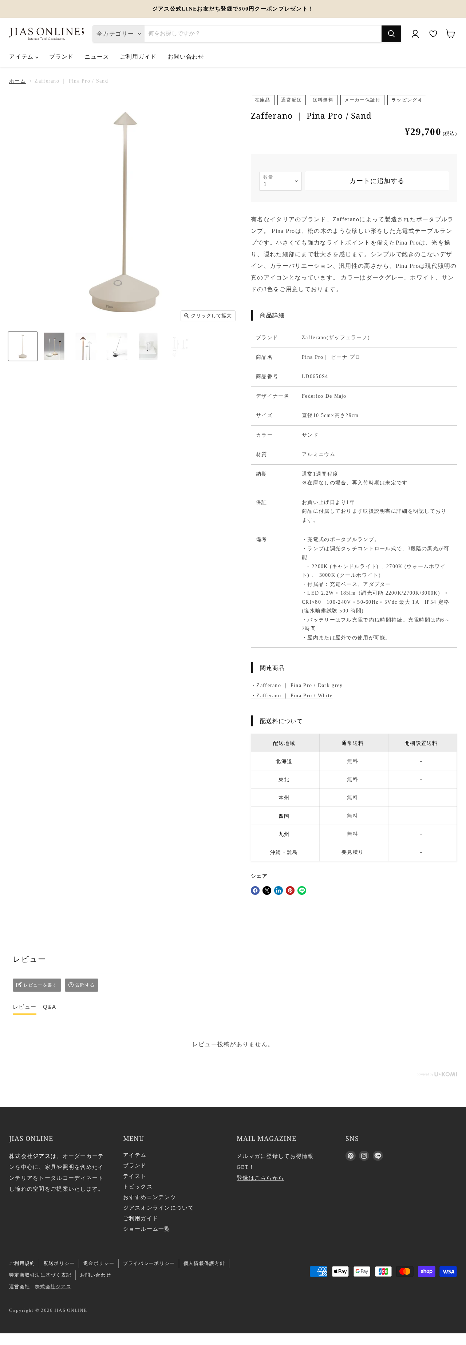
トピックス (138, 1187)
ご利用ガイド (138, 56)
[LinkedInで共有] (278, 890)
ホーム (17, 81)
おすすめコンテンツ (150, 1197)
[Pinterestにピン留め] (290, 890)
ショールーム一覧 (146, 1229)
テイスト (135, 1176)
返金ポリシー (99, 1263)
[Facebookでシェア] (255, 890)
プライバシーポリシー (149, 1263)
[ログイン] (415, 33)
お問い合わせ (185, 56)
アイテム (22, 56)
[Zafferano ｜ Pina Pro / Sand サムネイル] (22, 346)
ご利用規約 (22, 1263)
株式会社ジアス (53, 1286)
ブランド (61, 56)
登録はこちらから (260, 1178)
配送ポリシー (59, 1263)
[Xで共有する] (266, 890)
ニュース (96, 56)
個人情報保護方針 (204, 1263)
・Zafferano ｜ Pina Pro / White (291, 695)
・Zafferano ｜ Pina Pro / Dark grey (297, 685)
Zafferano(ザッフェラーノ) (336, 337)
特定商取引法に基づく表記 (40, 1275)
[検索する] (391, 33)
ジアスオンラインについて (158, 1208)
